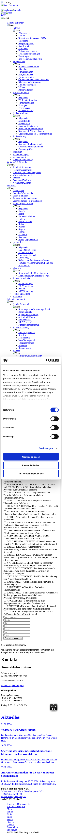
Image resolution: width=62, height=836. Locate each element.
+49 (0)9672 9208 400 (11, 794)
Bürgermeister (24, 33)
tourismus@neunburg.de (12, 685)
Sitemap (10, 822)
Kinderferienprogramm (28, 325)
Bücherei (22, 345)
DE (2, 15)
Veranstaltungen (25, 72)
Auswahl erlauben (31, 465)
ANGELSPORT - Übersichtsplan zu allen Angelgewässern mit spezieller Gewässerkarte (24, 602)
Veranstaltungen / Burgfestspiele (27, 201)
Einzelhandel (24, 121)
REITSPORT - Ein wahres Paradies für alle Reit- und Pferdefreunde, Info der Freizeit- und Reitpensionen (29, 607)
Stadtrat (21, 35)
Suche (10, 819)
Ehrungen (22, 105)
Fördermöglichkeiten (27, 100)
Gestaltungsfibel (25, 149)
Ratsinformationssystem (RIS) (32, 38)
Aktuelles (22, 69)
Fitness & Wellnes (26, 216)
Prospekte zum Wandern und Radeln (20, 527)
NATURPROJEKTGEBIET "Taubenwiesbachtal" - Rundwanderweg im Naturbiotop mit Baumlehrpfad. (29, 564)
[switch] (54, 418)
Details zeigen (45, 448)
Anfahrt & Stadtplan (16, 806)
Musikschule (24, 337)
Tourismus (11, 185)
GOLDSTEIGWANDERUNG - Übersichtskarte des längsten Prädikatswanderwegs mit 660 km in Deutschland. (30, 542)
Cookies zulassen (31, 457)
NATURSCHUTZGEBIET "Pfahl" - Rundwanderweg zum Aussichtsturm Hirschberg (30, 577)
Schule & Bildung (21, 327)
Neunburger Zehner (22, 183)
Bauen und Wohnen (22, 180)
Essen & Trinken (20, 195)
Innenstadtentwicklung (23, 159)
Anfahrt (22, 288)
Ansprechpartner (26, 43)
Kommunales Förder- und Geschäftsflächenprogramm (30, 145)
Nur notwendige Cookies (31, 473)
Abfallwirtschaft (25, 90)
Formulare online (26, 77)
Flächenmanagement (22, 170)
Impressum (12, 830)
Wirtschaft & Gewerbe (17, 162)
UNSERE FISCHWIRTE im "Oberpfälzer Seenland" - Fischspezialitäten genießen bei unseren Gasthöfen (30, 523)
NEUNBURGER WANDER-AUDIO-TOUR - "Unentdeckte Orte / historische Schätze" (27, 537)
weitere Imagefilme (21, 294)
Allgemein (23, 97)
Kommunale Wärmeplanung (31, 131)
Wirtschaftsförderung (22, 175)
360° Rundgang (25, 291)
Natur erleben (19, 242)
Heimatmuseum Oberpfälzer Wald (33, 276)
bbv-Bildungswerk (26, 340)
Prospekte (17, 296)
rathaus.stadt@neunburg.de (13, 796)
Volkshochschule (26, 343)
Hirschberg (23, 257)
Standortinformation (22, 167)
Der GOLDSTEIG (27, 250)
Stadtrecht (23, 41)
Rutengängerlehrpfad (28, 239)
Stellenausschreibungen (29, 53)
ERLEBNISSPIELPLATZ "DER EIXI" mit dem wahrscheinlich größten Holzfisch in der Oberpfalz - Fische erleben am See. (30, 557)
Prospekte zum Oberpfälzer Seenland (20, 489)
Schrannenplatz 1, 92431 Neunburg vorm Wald (22, 791)
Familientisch (24, 319)
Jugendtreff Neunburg (28, 314)
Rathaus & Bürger (15, 23)
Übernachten (18, 190)
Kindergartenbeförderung (30, 82)
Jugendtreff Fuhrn (26, 317)
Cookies (10, 824)
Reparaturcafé (24, 348)
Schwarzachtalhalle (21, 278)
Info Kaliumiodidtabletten (30, 59)
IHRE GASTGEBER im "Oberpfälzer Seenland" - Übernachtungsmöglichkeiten (28, 501)
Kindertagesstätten (26, 332)
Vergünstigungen (26, 103)
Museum (17, 268)
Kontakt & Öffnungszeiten (19, 804)
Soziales (16, 350)
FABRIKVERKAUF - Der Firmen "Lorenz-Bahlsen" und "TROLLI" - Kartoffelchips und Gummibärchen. (29, 485)
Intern (9, 817)
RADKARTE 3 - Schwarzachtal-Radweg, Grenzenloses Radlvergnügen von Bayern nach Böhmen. (30, 593)
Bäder (21, 214)
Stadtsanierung (19, 136)
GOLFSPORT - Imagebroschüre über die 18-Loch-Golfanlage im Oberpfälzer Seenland (28, 612)
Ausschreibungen (21, 154)
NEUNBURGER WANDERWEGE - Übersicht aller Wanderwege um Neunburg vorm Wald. (29, 531)
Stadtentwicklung (21, 113)
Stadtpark (22, 237)
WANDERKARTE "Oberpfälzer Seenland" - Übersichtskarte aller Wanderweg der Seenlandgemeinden (29, 512)
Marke (10, 809)
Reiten (21, 224)
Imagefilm (17, 152)
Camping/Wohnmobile (23, 193)
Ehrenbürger (24, 108)
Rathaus (16, 28)
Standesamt (23, 46)
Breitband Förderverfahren (30, 128)
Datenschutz (12, 827)
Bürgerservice (19, 61)
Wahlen (21, 87)
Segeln (21, 229)
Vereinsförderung (26, 110)
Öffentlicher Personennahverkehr (33, 79)
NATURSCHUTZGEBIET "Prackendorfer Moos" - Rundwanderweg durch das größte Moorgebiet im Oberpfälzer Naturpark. (29, 571)
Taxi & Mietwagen (27, 84)
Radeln (21, 226)
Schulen (22, 335)
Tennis (21, 232)
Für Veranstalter (25, 286)
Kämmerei (23, 48)
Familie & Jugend (21, 304)
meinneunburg (19, 157)
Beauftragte (23, 56)
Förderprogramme (21, 92)
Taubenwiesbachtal (27, 255)
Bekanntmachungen (27, 51)
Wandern (22, 234)
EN (5, 15)
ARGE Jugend (25, 322)
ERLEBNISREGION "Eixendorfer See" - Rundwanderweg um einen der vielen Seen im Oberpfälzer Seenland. (30, 549)
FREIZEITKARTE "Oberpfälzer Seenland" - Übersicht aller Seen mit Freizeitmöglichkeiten (30, 507)
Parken (10, 811)
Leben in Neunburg (16, 299)
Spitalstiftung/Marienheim (30, 356)
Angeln (21, 211)
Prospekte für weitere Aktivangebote (20, 598)
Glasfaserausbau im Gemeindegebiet (35, 134)
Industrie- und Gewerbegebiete (27, 172)
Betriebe (16, 177)
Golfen (21, 219)
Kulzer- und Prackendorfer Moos (33, 260)
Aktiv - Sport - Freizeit (23, 203)
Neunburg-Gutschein (28, 126)
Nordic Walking (25, 221)
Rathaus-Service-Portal (28, 66)
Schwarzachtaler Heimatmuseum (33, 273)
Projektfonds (24, 123)
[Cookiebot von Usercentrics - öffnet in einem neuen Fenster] (46, 360)
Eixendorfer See (25, 252)
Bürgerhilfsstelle (25, 74)
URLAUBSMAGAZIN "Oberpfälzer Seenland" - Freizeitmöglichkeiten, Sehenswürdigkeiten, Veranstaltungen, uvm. (28, 495)
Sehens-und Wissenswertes (25, 198)
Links (9, 814)
